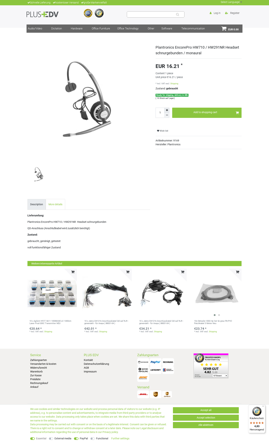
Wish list (163, 131)
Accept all (205, 410)
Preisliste (35, 379)
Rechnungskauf (39, 383)
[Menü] (263, 407)
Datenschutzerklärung (96, 363)
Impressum (90, 371)
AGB (86, 367)
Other (151, 28)
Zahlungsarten (38, 360)
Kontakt (88, 360)
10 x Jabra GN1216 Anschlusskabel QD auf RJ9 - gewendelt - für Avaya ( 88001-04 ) (106, 322)
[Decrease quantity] (166, 115)
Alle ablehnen (205, 424)
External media (63, 438)
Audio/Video (35, 28)
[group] (217, 293)
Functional (102, 438)
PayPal (84, 438)
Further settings (120, 438)
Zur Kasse (36, 375)
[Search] (177, 14)
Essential (41, 438)
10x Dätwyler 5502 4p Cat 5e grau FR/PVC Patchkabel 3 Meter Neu (213, 322)
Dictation (56, 28)
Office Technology (128, 28)
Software (166, 28)
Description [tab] (36, 204)
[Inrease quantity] (166, 110)
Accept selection (206, 417)
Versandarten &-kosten (43, 363)
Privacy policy (110, 432)
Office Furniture (101, 28)
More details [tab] (55, 204)
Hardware (77, 28)
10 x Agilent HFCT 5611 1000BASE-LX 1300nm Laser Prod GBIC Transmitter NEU (50, 322)
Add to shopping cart (205, 112)
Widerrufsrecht (38, 367)
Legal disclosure (149, 428)
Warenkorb (36, 371)
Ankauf (34, 386)
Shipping (174, 83)
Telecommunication (193, 28)
